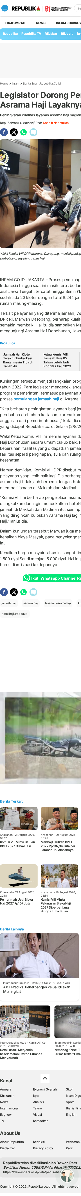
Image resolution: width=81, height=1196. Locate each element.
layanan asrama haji (58, 603)
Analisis (38, 1102)
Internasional (9, 1108)
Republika (10, 33)
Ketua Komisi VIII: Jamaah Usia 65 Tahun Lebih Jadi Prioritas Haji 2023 (57, 360)
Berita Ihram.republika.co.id (42, 83)
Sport (70, 1102)
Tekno (37, 1108)
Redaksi (39, 1142)
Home (4, 83)
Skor (69, 1089)
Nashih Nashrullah (56, 123)
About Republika (12, 1142)
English (71, 1114)
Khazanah (7, 1095)
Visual (37, 1114)
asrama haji (30, 603)
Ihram (15, 83)
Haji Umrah (15, 23)
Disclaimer (7, 1148)
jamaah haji (9, 603)
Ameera (5, 1089)
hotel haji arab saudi (15, 613)
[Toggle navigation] (4, 8)
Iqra (36, 1095)
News (40, 23)
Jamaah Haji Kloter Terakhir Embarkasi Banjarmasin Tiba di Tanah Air (18, 360)
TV (2, 1121)
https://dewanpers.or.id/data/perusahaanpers (36, 1172)
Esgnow (6, 1114)
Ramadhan (40, 1121)
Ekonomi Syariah (45, 1089)
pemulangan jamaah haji (36, 399)
